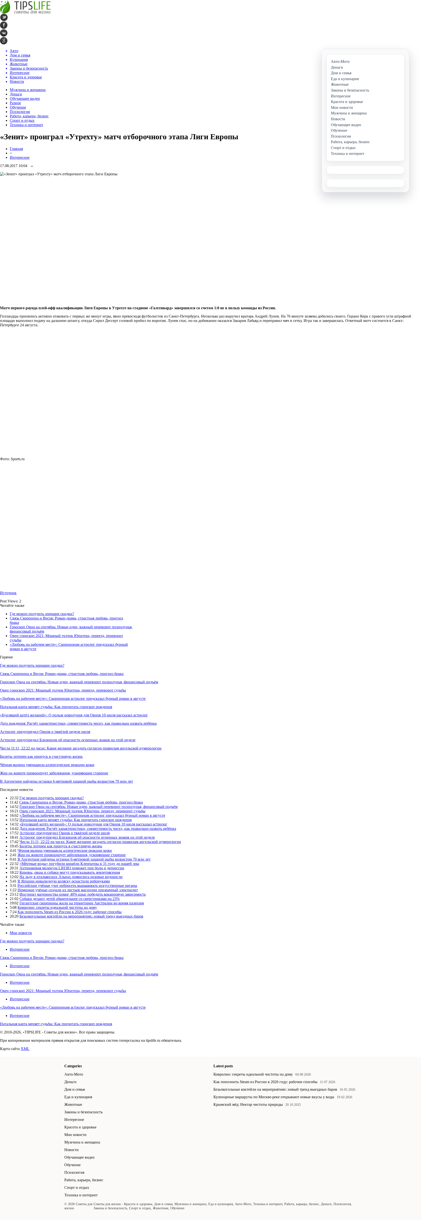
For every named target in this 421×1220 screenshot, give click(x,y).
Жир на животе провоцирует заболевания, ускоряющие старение (54, 773)
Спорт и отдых (22, 120)
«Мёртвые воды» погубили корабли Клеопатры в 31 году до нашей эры (79, 864)
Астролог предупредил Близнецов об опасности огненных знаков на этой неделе (67, 740)
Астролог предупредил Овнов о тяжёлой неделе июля (45, 732)
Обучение (18, 107)
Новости (71, 1150)
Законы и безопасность (83, 1112)
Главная (16, 149)
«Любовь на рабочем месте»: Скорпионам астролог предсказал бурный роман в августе (73, 698)
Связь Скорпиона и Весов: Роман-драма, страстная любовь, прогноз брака (62, 674)
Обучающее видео (25, 98)
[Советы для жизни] (25, 12)
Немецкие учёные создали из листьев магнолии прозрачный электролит (78, 890)
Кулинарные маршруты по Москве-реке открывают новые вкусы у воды (273, 1097)
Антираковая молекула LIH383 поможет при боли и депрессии (71, 868)
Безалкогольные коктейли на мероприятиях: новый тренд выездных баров (81, 916)
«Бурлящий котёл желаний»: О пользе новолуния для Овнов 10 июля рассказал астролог (74, 715)
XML (25, 1049)
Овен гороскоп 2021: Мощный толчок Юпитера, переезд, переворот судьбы (63, 690)
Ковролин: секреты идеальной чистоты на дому (57, 907)
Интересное (19, 157)
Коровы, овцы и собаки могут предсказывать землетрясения (69, 872)
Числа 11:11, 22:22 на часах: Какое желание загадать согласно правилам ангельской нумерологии (81, 748)
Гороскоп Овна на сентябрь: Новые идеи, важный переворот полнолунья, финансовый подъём (79, 682)
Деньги (16, 94)
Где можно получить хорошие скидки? (42, 614)
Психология (20, 112)
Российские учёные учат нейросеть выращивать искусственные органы (77, 885)
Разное (15, 103)
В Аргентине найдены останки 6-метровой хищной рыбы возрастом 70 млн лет (66, 781)
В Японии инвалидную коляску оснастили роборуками (64, 881)
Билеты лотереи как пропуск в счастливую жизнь (41, 756)
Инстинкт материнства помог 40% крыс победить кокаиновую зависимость (82, 894)
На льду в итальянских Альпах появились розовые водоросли (71, 877)
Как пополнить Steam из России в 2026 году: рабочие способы (70, 912)
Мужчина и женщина (28, 90)
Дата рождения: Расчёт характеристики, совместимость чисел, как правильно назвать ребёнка (78, 723)
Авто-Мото (73, 1074)
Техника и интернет (26, 125)
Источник (8, 593)
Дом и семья (74, 1089)
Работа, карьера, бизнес (29, 116)
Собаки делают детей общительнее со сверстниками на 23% (69, 899)
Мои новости (21, 933)
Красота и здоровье (80, 1127)
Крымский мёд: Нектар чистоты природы (248, 1104)
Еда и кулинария (78, 1097)
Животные (73, 1104)
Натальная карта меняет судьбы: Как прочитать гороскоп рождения (56, 707)
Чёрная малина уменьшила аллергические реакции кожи (47, 765)
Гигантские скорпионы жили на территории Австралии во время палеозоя (81, 903)
